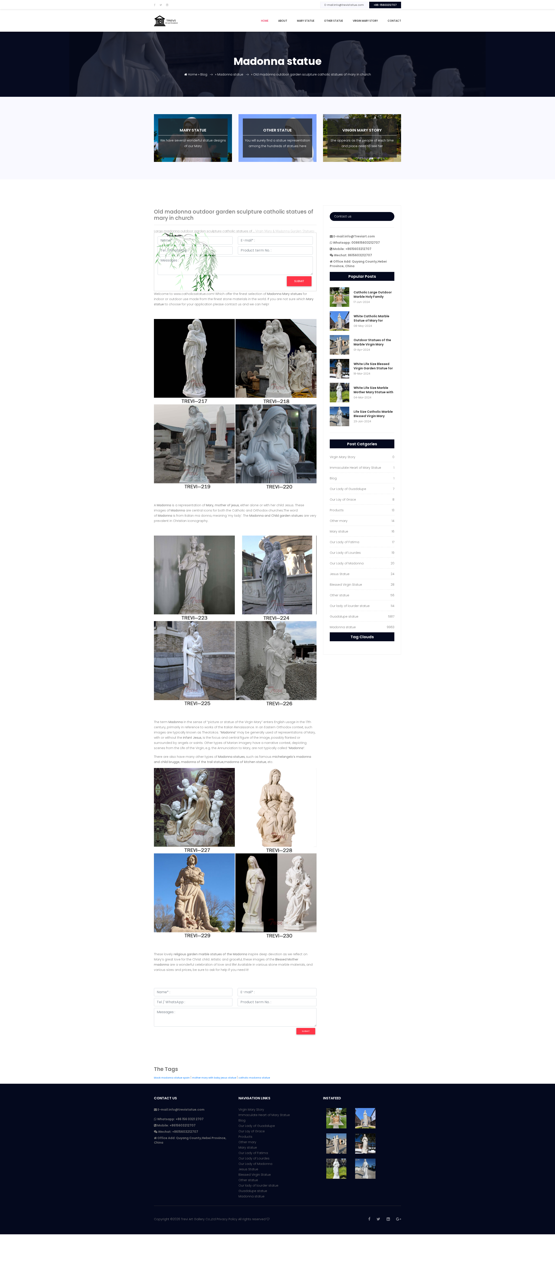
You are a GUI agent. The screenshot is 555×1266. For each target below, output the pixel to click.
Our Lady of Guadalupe (256, 1126)
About (282, 21)
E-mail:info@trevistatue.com (344, 5)
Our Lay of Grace (251, 1131)
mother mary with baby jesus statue (214, 1077)
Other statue (333, 21)
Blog (203, 74)
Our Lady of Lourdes (253, 1158)
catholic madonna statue (254, 1077)
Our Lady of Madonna (255, 1164)
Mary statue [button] (305, 21)
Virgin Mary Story (365, 21)
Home (264, 21)
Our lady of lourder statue (258, 1185)
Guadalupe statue (252, 1191)
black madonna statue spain (172, 1077)
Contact (394, 21)
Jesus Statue (248, 1169)
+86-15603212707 (385, 5)
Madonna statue (230, 74)
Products (245, 1136)
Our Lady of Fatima (253, 1153)
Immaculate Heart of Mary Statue (264, 1115)
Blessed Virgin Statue (254, 1174)
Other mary (247, 1142)
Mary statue (247, 1147)
